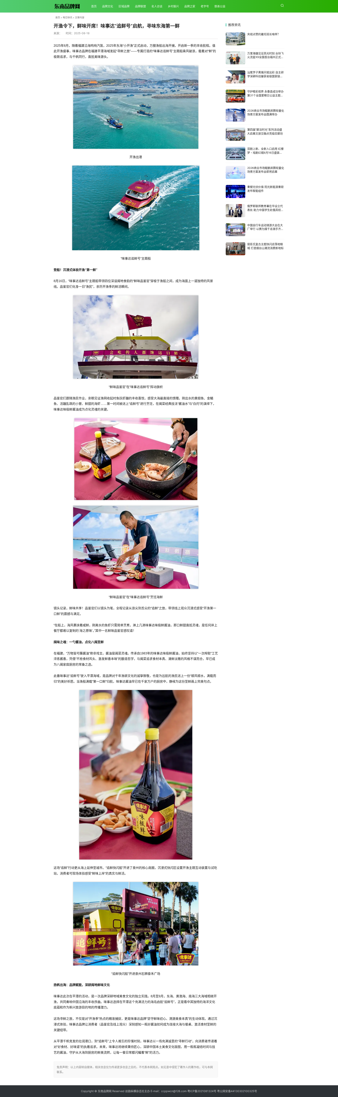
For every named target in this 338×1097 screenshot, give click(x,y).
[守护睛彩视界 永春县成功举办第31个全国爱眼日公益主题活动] (235, 96)
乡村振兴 (173, 6)
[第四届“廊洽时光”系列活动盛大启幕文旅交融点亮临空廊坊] (235, 134)
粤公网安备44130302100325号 (237, 1091)
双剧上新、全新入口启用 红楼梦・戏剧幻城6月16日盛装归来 (265, 152)
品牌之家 (189, 6)
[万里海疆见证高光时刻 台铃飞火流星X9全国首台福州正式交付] (235, 58)
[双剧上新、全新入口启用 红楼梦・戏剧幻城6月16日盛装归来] (235, 153)
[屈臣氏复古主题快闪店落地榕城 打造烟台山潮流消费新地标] (235, 248)
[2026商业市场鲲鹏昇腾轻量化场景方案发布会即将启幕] (235, 172)
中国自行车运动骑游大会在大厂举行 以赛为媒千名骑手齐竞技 (265, 228)
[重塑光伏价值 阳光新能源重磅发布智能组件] (235, 191)
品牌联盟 (140, 6)
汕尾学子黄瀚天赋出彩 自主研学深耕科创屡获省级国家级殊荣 (265, 76)
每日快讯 (67, 17)
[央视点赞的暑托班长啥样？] (235, 38)
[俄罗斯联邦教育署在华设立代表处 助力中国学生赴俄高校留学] (235, 210)
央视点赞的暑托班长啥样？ (263, 34)
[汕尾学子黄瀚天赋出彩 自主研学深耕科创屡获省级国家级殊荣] (235, 76)
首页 (94, 6)
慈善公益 (219, 6)
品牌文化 (107, 6)
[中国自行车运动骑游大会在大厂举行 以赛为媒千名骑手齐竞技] (235, 229)
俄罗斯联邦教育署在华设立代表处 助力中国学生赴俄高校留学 (265, 209)
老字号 (205, 6)
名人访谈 (156, 6)
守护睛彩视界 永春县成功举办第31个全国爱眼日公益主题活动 (265, 95)
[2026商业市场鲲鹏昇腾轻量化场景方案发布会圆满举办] (235, 115)
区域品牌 (124, 6)
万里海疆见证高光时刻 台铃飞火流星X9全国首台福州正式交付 (265, 57)
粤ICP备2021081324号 (201, 1091)
